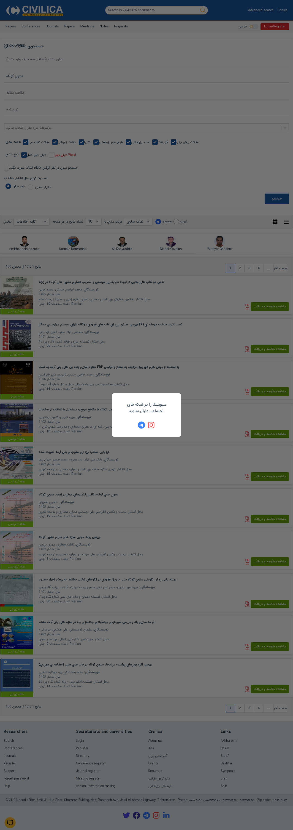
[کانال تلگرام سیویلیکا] (141, 425)
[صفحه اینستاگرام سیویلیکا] (151, 425)
